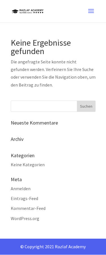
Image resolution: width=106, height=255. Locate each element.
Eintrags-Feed (24, 198)
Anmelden (21, 188)
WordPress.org (25, 218)
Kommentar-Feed (28, 208)
